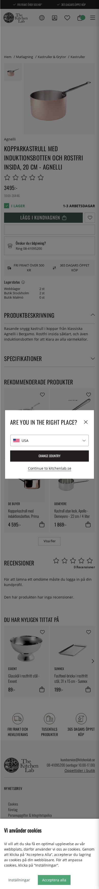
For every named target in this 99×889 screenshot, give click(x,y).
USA (25, 440)
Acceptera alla (54, 880)
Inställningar (19, 880)
